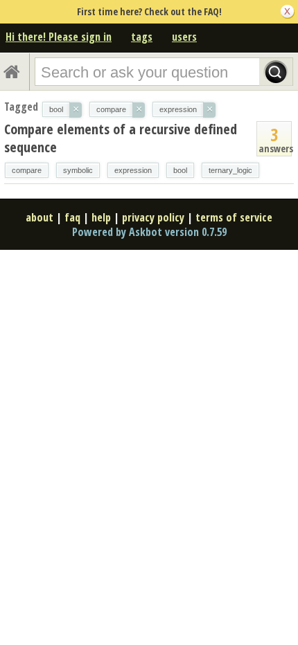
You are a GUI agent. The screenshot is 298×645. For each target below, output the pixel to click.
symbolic (78, 170)
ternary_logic (230, 170)
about (39, 217)
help (101, 217)
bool (180, 170)
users (184, 36)
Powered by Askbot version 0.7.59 (149, 231)
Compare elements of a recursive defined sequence (120, 138)
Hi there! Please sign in (59, 36)
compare (27, 170)
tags (141, 36)
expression (133, 170)
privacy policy (153, 217)
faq (72, 217)
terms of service (233, 217)
